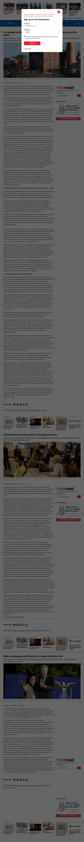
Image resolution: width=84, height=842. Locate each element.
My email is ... (27, 23)
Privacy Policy (27, 48)
